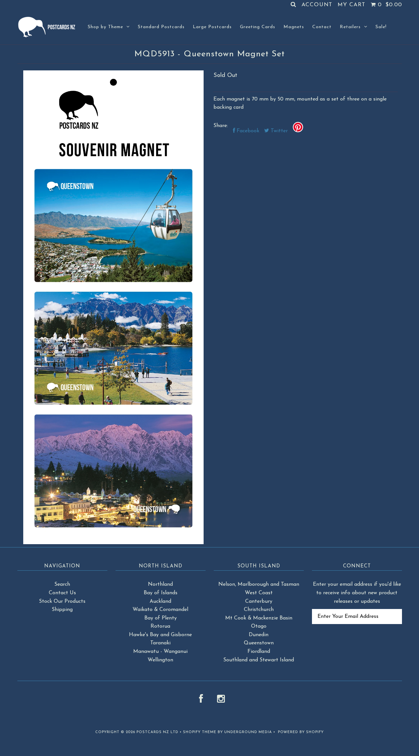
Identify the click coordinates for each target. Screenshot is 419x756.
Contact (322, 27)
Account (316, 5)
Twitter (278, 131)
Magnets (293, 27)
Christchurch (259, 609)
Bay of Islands (160, 593)
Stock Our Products (62, 601)
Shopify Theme (199, 732)
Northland (160, 584)
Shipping (62, 609)
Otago (258, 626)
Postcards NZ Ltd (157, 732)
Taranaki (160, 643)
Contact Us (62, 593)
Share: (220, 125)
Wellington (160, 660)
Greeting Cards (257, 27)
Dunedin (258, 634)
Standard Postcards (161, 27)
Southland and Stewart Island (258, 660)
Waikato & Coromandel (160, 609)
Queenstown (259, 643)
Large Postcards (212, 27)
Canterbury (258, 601)
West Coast (259, 593)
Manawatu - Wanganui (160, 651)
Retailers (350, 27)
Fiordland (258, 651)
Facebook (247, 131)
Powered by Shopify (301, 732)
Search (62, 584)
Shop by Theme (105, 27)
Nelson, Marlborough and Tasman (258, 584)
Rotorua (160, 626)
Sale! (381, 27)
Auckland (160, 601)
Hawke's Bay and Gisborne (160, 634)
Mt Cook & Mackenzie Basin (258, 618)
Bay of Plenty (160, 618)
